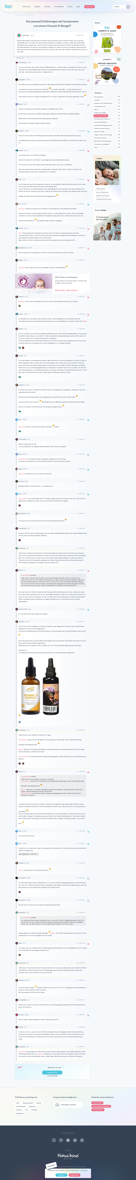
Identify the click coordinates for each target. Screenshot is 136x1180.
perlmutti (21, 296)
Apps (78, 6)
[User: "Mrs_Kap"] (16, 481)
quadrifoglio (25, 35)
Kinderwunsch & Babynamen (103, 103)
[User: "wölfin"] (20, 306)
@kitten (21, 749)
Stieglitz (21, 260)
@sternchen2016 (24, 756)
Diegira (20, 469)
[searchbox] (121, 6)
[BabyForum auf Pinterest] (61, 1140)
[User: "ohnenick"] (16, 1014)
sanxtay (21, 150)
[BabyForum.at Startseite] (8, 6)
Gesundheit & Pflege (101, 116)
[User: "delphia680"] (16, 79)
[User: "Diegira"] (16, 469)
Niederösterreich (28, 1103)
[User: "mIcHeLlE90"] (16, 878)
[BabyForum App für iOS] (75, 1140)
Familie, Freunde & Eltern (102, 128)
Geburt (96, 109)
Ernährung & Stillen (100, 112)
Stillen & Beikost (100, 189)
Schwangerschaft (100, 106)
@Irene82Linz (23, 739)
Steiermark (32, 1106)
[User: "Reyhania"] (16, 131)
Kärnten (38, 1103)
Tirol (26, 1110)
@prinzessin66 (23, 459)
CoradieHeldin (23, 1000)
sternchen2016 (23, 609)
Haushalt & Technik (100, 138)
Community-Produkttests (101, 1106)
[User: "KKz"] (16, 204)
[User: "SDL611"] (20, 722)
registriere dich (52, 1072)
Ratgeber (37, 6)
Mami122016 (22, 513)
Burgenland (19, 1113)
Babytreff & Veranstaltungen (103, 141)
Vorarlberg (34, 1110)
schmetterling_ (23, 62)
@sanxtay (22, 208)
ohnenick (21, 1014)
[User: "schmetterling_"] (16, 62)
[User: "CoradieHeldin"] (16, 1000)
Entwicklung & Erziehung (102, 119)
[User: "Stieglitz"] (16, 260)
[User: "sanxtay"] (16, 150)
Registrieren (89, 6)
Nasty (20, 104)
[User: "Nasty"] (16, 104)
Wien (17, 1103)
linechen (21, 328)
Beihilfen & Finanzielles (102, 195)
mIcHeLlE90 (22, 878)
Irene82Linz (22, 385)
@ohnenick (22, 1051)
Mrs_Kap (21, 481)
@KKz (20, 233)
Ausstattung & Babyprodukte (103, 125)
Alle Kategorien (99, 97)
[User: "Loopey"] (16, 355)
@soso (21, 870)
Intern (96, 147)
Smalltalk (97, 100)
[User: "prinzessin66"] (16, 439)
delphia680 (22, 79)
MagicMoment (23, 248)
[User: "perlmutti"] (16, 296)
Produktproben (98, 1109)
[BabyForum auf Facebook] (54, 1140)
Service (70, 6)
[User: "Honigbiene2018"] (23, 348)
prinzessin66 (22, 439)
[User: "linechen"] (16, 329)
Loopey (21, 355)
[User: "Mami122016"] (16, 513)
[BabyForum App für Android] (82, 1140)
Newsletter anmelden (68, 1105)
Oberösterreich (21, 1106)
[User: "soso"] (16, 419)
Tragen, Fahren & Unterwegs (103, 135)
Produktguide (58, 6)
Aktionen (47, 6)
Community (26, 6)
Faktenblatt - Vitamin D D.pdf (30, 854)
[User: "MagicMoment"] (16, 247)
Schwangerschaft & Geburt (103, 199)
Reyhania (21, 131)
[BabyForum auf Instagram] (68, 1140)
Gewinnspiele (97, 1103)
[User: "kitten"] (16, 179)
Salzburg (19, 1110)
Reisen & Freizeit (99, 131)
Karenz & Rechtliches (101, 122)
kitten (20, 179)
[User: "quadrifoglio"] (19, 35)
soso (20, 419)
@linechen (40, 1054)
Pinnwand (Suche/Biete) (102, 144)
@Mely (85, 321)
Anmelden (61, 1175)
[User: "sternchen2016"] (16, 609)
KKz (20, 204)
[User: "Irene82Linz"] (16, 385)
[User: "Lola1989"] (20, 505)
